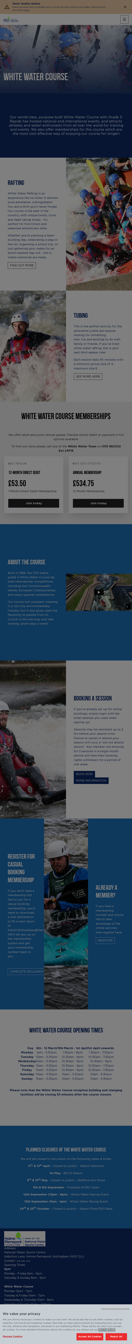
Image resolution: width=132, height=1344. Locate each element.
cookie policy (107, 1330)
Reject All (116, 1337)
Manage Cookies (13, 1336)
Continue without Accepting (115, 1309)
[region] (66, 1324)
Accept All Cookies (89, 1337)
